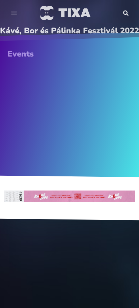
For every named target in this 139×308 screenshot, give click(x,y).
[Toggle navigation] (14, 13)
